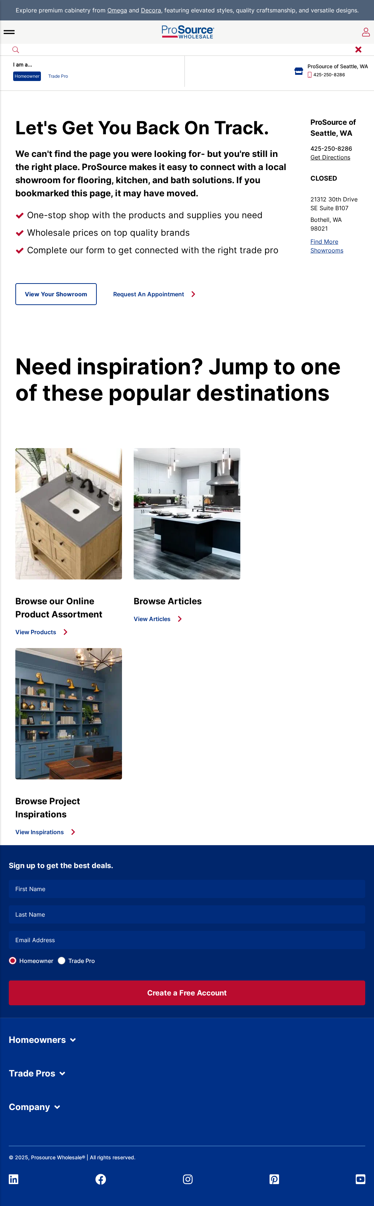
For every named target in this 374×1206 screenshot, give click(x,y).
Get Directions (330, 157)
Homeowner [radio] (27, 76)
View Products (35, 632)
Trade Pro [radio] (58, 76)
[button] (9, 32)
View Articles (152, 619)
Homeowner (36, 960)
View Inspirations (39, 832)
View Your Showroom (56, 294)
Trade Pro (81, 960)
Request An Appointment (148, 294)
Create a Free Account (187, 993)
